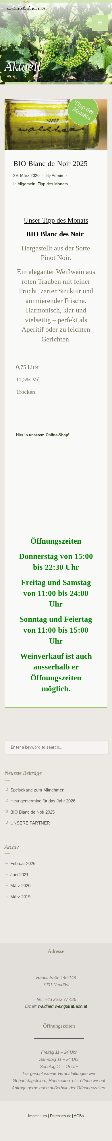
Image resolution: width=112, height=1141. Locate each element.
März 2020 (20, 885)
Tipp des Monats (53, 184)
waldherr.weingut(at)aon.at (62, 1006)
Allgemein (26, 184)
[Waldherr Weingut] (26, 5)
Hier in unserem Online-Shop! (42, 435)
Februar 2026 (22, 863)
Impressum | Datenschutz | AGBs (56, 1116)
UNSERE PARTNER (30, 822)
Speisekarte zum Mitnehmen (37, 789)
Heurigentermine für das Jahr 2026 (42, 800)
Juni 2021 (19, 874)
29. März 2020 (26, 175)
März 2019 (20, 896)
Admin (57, 175)
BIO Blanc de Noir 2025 (32, 812)
